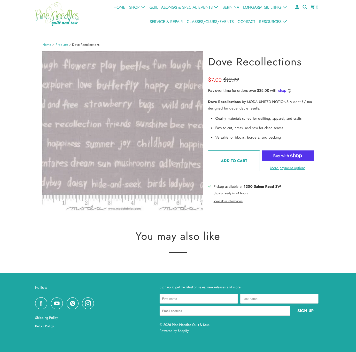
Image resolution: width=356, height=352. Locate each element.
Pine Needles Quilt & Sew (190, 324)
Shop (135, 7)
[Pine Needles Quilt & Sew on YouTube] (58, 303)
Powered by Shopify (174, 330)
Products (61, 44)
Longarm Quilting (263, 7)
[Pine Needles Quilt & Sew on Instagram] (89, 303)
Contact (246, 21)
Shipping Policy (46, 317)
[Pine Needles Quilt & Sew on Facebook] (42, 303)
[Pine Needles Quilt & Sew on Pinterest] (74, 303)
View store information (228, 201)
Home (119, 7)
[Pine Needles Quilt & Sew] (57, 14)
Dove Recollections (255, 62)
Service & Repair (166, 21)
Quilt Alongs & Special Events (181, 7)
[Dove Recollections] (122, 131)
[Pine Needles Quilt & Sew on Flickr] (99, 303)
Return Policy (44, 326)
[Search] (305, 7)
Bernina (231, 7)
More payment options (287, 168)
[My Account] (297, 7)
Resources (271, 21)
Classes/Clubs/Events (210, 21)
